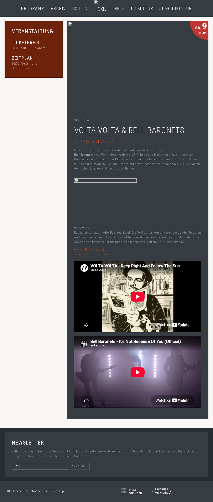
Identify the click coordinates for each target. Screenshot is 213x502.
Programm (33, 8)
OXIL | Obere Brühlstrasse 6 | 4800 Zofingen (36, 491)
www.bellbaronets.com (90, 254)
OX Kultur (142, 8)
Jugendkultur (175, 8)
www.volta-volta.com (89, 249)
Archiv (58, 8)
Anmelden (79, 466)
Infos (119, 8)
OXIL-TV (80, 8)
